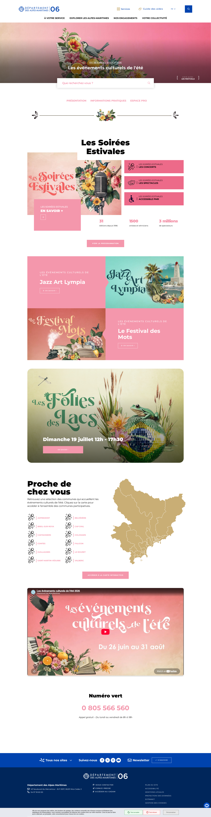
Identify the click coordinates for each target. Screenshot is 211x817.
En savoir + (63, 450)
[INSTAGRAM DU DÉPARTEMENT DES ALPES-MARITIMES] (113, 760)
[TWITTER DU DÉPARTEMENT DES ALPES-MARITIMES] (107, 760)
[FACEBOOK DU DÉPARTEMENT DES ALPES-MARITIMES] (102, 760)
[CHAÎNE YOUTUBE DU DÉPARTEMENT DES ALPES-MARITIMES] (118, 760)
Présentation (76, 100)
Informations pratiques (108, 100)
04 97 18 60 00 (37, 792)
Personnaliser (171, 812)
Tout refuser (153, 812)
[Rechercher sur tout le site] (149, 83)
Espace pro (138, 100)
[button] (188, 9)
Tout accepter (134, 812)
